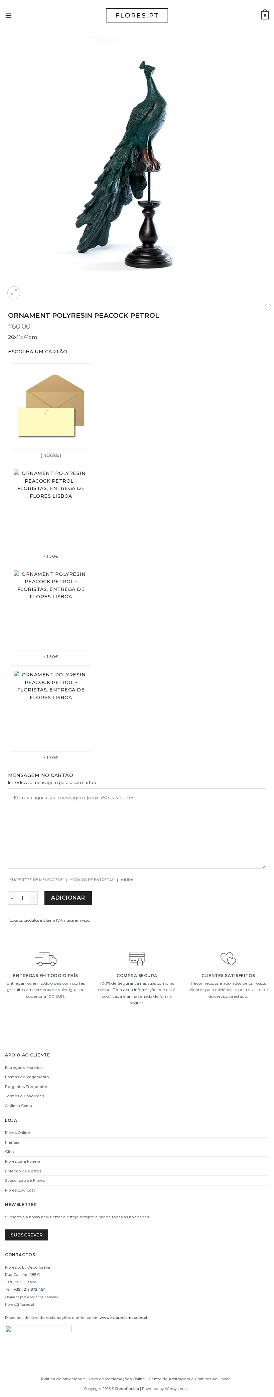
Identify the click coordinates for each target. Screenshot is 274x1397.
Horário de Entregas (92, 879)
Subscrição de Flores (25, 1180)
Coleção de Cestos (23, 1171)
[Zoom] (13, 292)
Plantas (12, 1142)
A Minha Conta (18, 1105)
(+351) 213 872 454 (29, 1289)
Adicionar (68, 898)
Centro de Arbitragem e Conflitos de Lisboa (190, 1379)
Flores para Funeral (23, 1161)
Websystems (176, 1388)
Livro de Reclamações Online (117, 1379)
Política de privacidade (63, 1379)
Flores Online (17, 1132)
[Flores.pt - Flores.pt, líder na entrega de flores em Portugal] (137, 15)
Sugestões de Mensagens (36, 879)
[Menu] (8, 15)
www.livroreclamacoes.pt (123, 1317)
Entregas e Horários (23, 1067)
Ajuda (127, 879)
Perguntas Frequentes (26, 1086)
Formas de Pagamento (27, 1077)
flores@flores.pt (19, 1304)
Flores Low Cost (20, 1190)
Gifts (9, 1151)
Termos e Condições (24, 1096)
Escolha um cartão (37, 352)
